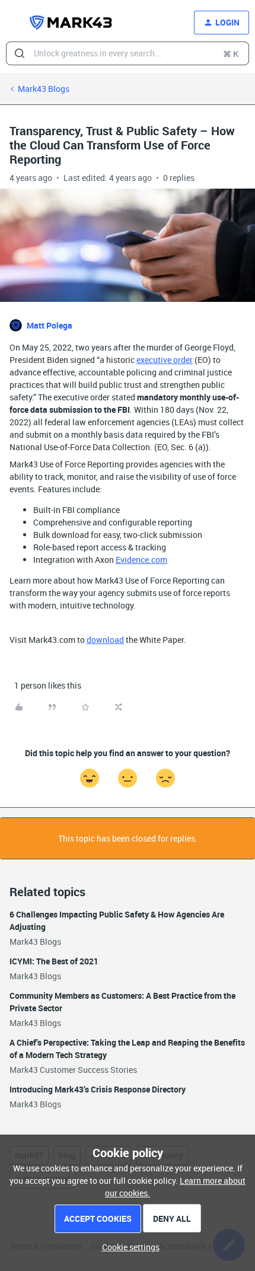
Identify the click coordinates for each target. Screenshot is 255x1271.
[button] (13, 24)
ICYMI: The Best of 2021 (53, 961)
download (105, 639)
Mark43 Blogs (43, 88)
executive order (164, 359)
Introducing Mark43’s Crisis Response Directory (97, 1089)
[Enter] (19, 53)
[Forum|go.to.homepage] (71, 22)
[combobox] (127, 53)
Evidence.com (141, 559)
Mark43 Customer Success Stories (73, 1069)
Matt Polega (49, 325)
